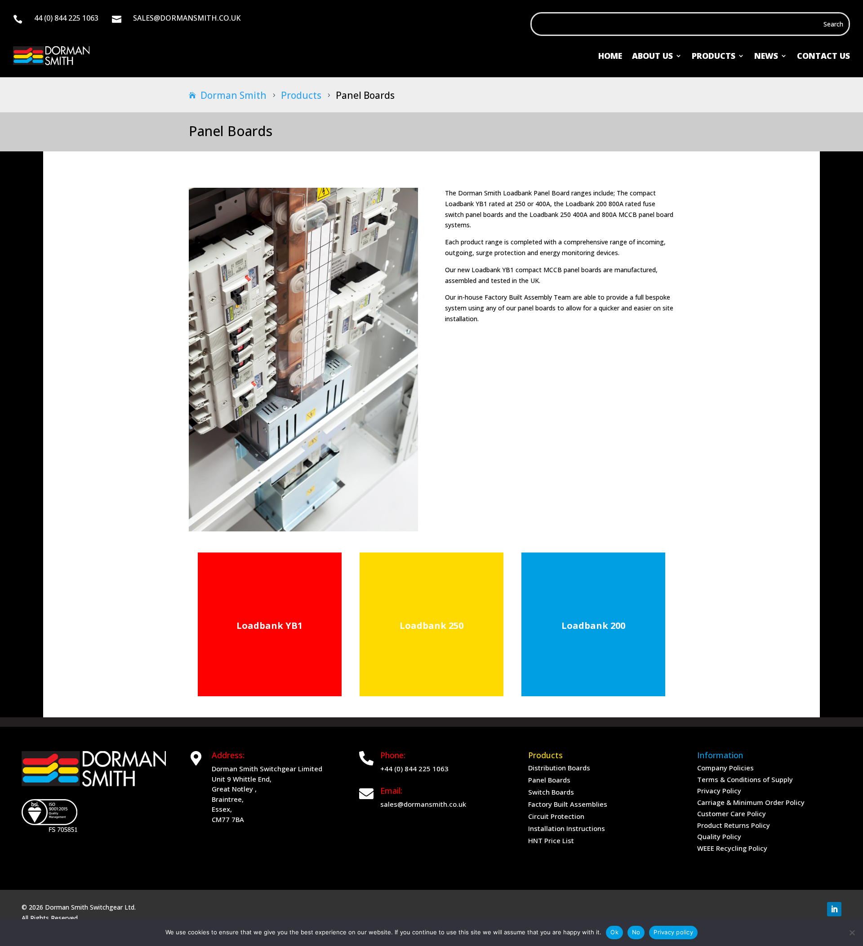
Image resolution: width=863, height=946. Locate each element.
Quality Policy (719, 836)
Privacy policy (673, 932)
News (766, 55)
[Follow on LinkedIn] (834, 909)
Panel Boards (549, 779)
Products (713, 55)
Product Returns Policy (733, 825)
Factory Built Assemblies (567, 804)
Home (610, 55)
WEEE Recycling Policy (732, 848)
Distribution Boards (559, 767)
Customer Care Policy (731, 813)
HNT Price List (551, 840)
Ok (614, 932)
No (636, 932)
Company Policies (725, 767)
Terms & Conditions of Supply (745, 779)
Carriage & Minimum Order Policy (751, 802)
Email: (391, 790)
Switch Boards (551, 791)
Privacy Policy (719, 790)
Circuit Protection (556, 816)
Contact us (823, 55)
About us (652, 55)
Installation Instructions (566, 828)
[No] (851, 932)
